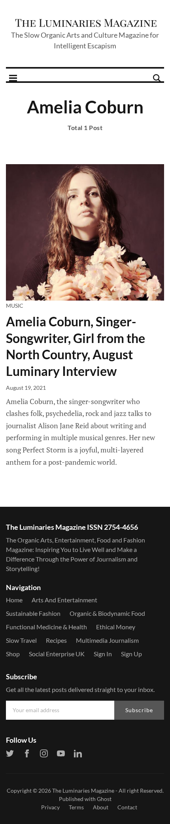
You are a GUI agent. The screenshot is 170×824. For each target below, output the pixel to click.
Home (14, 600)
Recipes (56, 640)
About (100, 807)
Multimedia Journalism (107, 640)
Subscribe (139, 710)
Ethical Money (115, 626)
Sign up (131, 653)
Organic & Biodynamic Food (107, 613)
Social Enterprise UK (57, 653)
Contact (127, 807)
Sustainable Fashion (33, 613)
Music (14, 305)
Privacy (50, 807)
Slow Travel (21, 640)
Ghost (104, 798)
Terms (76, 807)
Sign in (103, 653)
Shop (13, 653)
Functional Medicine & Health (46, 626)
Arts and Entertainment (64, 600)
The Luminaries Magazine (83, 790)
